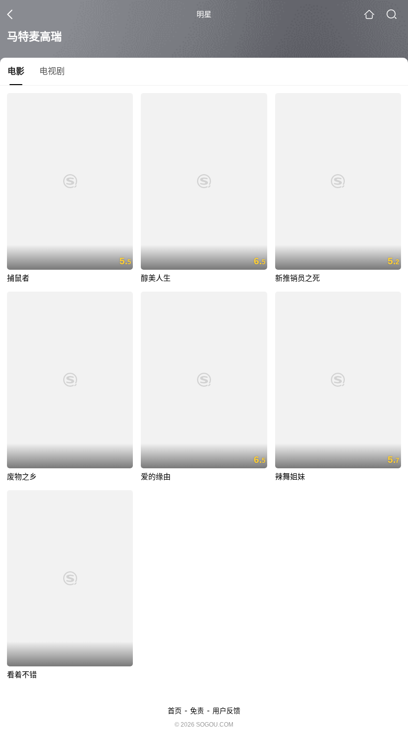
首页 (175, 711)
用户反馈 (226, 711)
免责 (197, 711)
